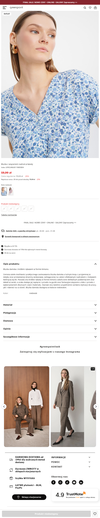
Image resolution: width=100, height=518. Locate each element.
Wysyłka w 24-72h (10, 246)
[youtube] (74, 482)
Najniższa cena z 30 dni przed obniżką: (20, 179)
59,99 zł (6, 172)
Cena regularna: (15, 176)
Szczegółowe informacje (16, 337)
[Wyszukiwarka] (85, 7)
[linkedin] (81, 482)
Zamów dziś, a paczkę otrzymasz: (30, 231)
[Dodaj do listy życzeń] (95, 514)
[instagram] (60, 482)
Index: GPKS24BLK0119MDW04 (12, 167)
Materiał (7, 305)
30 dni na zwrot (9, 253)
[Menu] (4, 7)
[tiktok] (67, 482)
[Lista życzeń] (90, 7)
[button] (70, 458)
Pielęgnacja (9, 313)
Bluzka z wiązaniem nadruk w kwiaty (17, 164)
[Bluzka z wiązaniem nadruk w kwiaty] (50, 84)
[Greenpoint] (16, 7)
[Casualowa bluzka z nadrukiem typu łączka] (11, 191)
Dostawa (8, 321)
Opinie (7, 329)
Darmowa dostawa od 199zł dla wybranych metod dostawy (25, 249)
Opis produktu (11, 264)
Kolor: (6, 185)
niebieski (33, 293)
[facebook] (53, 482)
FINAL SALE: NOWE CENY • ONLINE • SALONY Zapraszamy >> (50, 222)
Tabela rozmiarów (9, 215)
